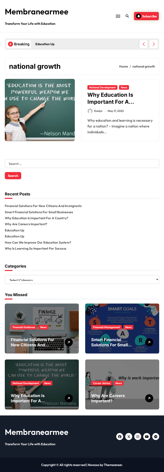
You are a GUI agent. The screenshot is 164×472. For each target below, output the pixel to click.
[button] (154, 44)
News (124, 87)
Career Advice (101, 383)
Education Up (14, 230)
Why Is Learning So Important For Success (35, 248)
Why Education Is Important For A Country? (110, 102)
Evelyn (98, 111)
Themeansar (113, 465)
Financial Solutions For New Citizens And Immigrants (43, 206)
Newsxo (93, 465)
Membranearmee (36, 11)
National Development (102, 87)
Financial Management (106, 327)
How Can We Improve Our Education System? (38, 242)
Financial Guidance (24, 327)
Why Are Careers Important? (26, 224)
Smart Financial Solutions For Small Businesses (39, 212)
